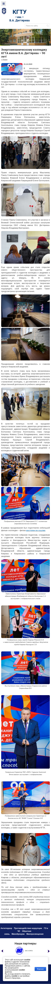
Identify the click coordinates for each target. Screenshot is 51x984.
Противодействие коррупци (27, 928)
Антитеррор (6, 928)
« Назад (4, 59)
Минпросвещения (34, 934)
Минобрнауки (18, 934)
